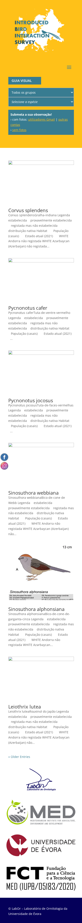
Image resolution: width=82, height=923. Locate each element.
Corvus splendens (28, 210)
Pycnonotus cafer (27, 307)
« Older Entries (19, 757)
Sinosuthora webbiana (33, 492)
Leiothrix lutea (24, 706)
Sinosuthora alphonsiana (36, 609)
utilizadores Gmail (41, 119)
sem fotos (19, 130)
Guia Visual (22, 80)
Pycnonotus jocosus (30, 400)
